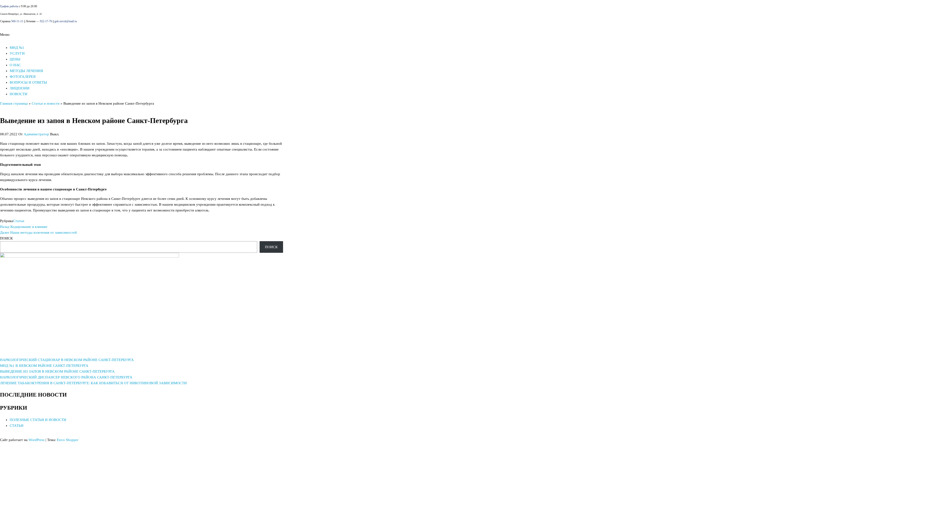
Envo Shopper (67, 440)
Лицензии (20, 88)
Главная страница (14, 103)
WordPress (37, 440)
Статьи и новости (46, 103)
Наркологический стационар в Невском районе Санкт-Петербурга (67, 360)
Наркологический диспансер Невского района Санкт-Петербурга (66, 377)
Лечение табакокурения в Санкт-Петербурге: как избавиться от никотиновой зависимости (93, 383)
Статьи (18, 221)
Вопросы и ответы (28, 82)
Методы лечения (26, 71)
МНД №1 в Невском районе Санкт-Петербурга (44, 366)
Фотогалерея (23, 77)
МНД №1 (17, 48)
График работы (9, 6)
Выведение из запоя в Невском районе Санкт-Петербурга (57, 371)
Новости (18, 94)
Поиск (6, 238)
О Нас (15, 65)
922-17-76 (46, 21)
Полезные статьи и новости (38, 420)
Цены (15, 59)
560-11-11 (17, 21)
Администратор (36, 134)
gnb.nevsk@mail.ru (65, 21)
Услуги (17, 53)
